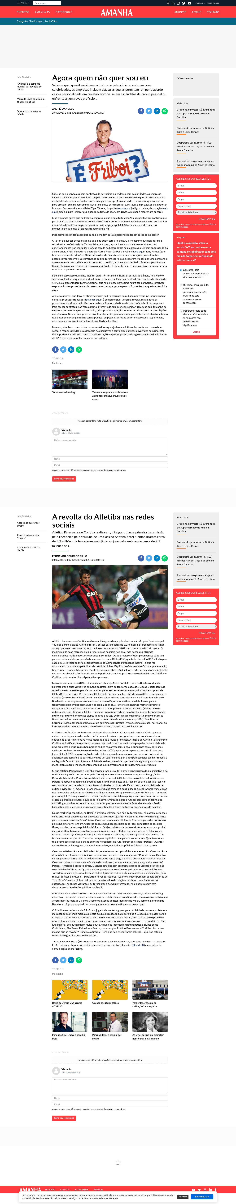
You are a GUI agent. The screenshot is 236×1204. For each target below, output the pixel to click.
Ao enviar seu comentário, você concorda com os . (89, 470)
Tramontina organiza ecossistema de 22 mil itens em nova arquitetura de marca (110, 396)
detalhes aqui (93, 299)
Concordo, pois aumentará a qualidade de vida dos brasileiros (196, 273)
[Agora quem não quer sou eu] (110, 150)
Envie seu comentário (64, 479)
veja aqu (138, 251)
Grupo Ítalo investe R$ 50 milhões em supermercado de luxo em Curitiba (196, 113)
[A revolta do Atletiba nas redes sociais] (110, 597)
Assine (196, 12)
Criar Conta (213, 3)
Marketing (57, 363)
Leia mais (118, 1163)
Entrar (199, 3)
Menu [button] (25, 3)
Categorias (64, 12)
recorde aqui (124, 208)
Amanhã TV (42, 12)
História (50, 1189)
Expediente (81, 1189)
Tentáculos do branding (63, 392)
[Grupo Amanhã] (117, 12)
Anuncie (180, 12)
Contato (213, 12)
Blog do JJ (138, 945)
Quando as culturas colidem (105, 1003)
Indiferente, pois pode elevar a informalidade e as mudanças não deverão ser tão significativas (195, 318)
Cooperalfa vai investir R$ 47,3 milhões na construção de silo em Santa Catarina (195, 146)
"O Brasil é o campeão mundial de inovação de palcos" (29, 87)
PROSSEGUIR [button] (202, 1197)
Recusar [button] (183, 1197)
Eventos (23, 12)
